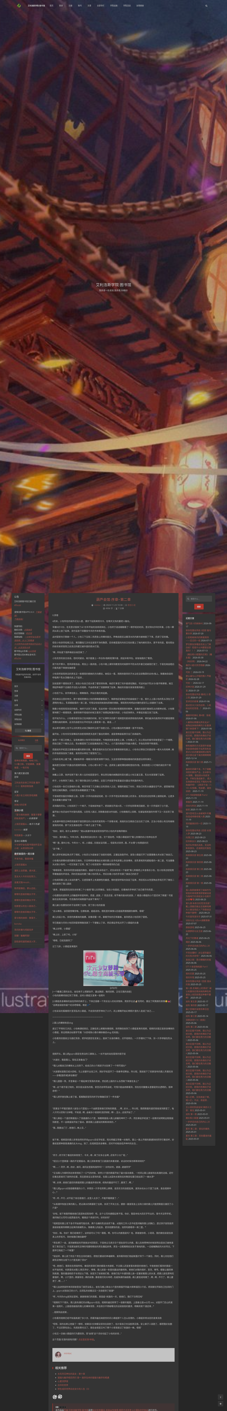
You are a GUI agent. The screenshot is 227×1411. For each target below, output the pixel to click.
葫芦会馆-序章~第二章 (113, 599)
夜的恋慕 (190, 973)
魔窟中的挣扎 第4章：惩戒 (198, 715)
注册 (16, 695)
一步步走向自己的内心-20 (198, 945)
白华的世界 (63, 1385)
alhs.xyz (17, 605)
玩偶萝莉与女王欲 (194, 931)
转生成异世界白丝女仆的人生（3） (74, 1388)
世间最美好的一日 (194, 823)
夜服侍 (189, 801)
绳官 (188, 941)
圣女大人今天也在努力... (25, 876)
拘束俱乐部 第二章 (194, 876)
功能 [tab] (36, 740)
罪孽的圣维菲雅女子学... (25, 894)
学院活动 (18, 719)
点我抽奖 (28, 629)
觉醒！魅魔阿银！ (22, 935)
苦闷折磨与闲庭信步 (23, 929)
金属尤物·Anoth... (22, 882)
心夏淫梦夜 (63, 1381)
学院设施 (18, 714)
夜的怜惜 (190, 977)
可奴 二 (189, 672)
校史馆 (29, 633)
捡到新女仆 (191, 841)
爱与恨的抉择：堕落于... (25, 917)
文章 (16, 705)
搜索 (28, 756)
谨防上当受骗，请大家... (25, 870)
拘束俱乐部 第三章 (194, 869)
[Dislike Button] (59, 1396)
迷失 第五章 (191, 1001)
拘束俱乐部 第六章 (194, 762)
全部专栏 (18, 710)
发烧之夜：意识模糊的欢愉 (198, 959)
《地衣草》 (191, 661)
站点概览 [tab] (21, 740)
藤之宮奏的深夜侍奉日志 (197, 1009)
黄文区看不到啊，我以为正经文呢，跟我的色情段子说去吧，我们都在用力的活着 (198, 1087)
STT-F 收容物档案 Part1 (197, 966)
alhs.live (17, 658)
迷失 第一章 (191, 1114)
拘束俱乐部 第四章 (194, 862)
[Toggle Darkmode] (220, 1397)
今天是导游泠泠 (193, 916)
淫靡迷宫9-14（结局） (196, 1019)
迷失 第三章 (191, 1016)
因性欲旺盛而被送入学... (25, 941)
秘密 (188, 809)
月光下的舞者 (192, 938)
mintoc (97, 605)
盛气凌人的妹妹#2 (194, 623)
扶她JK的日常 (20, 804)
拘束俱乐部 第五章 (194, 855)
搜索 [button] (29, 730)
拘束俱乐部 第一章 (194, 883)
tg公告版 (32, 651)
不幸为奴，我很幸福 (23, 858)
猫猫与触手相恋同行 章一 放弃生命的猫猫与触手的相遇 (83, 1377)
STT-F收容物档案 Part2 (196, 795)
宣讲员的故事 (192, 701)
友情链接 (18, 724)
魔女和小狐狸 (192, 1118)
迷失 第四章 (191, 1005)
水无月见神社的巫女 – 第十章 (71, 1373)
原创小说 (132, 605)
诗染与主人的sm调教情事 (198, 920)
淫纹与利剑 (191, 805)
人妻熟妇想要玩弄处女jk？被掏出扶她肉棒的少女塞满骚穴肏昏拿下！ (198, 725)
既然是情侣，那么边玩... (25, 888)
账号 (16, 700)
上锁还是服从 (20, 824)
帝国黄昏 (18, 835)
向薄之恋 (190, 837)
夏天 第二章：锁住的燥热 (197, 1128)
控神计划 (190, 686)
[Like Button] (54, 1396)
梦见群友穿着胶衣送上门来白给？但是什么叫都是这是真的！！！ (198, 647)
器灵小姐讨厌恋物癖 (195, 665)
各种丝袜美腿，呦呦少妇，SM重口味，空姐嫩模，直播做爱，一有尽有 (27, 764)
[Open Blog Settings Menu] (220, 1403)
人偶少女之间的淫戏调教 (25, 795)
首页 (16, 686)
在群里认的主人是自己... (25, 906)
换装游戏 (190, 927)
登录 (16, 691)
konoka (17, 829)
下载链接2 (18, 619)
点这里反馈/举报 (86, 1339)
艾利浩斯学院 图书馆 (36, 5)
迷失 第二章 (191, 1026)
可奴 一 (189, 683)
